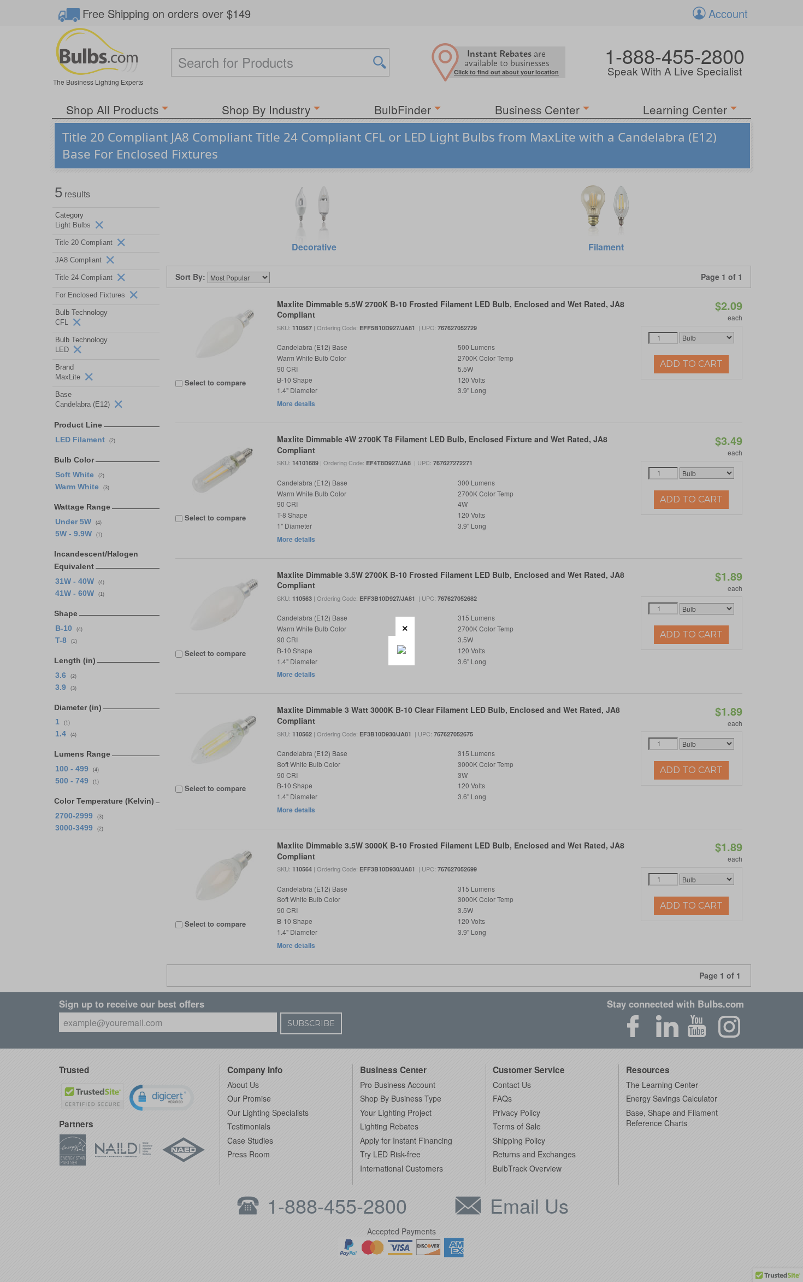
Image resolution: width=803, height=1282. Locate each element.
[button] (405, 626)
